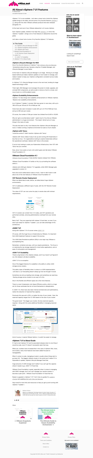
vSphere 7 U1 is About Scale (22, 59)
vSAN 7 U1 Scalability (22, 57)
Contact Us (46, 447)
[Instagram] (69, 28)
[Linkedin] (14, 400)
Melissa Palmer (17, 11)
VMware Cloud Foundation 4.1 (22, 51)
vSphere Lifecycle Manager (48, 65)
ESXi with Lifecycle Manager (34, 379)
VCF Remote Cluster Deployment (25, 53)
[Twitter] (18, 400)
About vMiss (46, 443)
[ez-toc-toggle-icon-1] (35, 44)
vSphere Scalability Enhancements (27, 47)
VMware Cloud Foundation (20, 158)
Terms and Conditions (46, 440)
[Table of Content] (36, 44)
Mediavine (60, 454)
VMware (14, 405)
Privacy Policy (46, 437)
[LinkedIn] (76, 28)
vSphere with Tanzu (23, 49)
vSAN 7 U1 (17, 55)
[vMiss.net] (20, 3)
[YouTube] (69, 21)
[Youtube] (16, 400)
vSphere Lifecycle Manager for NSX (27, 45)
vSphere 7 (43, 31)
